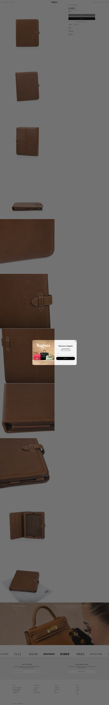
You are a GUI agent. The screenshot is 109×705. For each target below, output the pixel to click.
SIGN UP (66, 358)
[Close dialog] (75, 341)
